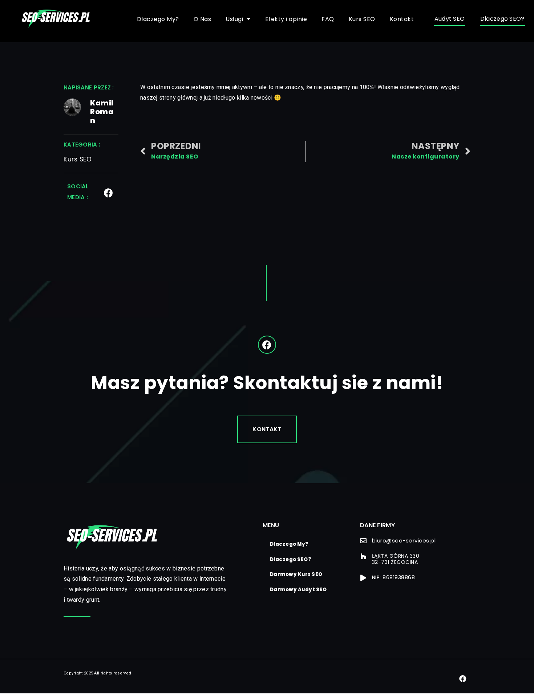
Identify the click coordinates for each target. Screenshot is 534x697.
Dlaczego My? (158, 19)
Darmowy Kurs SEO (296, 574)
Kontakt (402, 19)
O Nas (202, 19)
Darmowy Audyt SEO (298, 589)
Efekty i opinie (286, 19)
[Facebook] (108, 192)
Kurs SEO (362, 19)
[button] (449, 19)
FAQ (327, 19)
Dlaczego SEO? (290, 559)
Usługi (234, 19)
